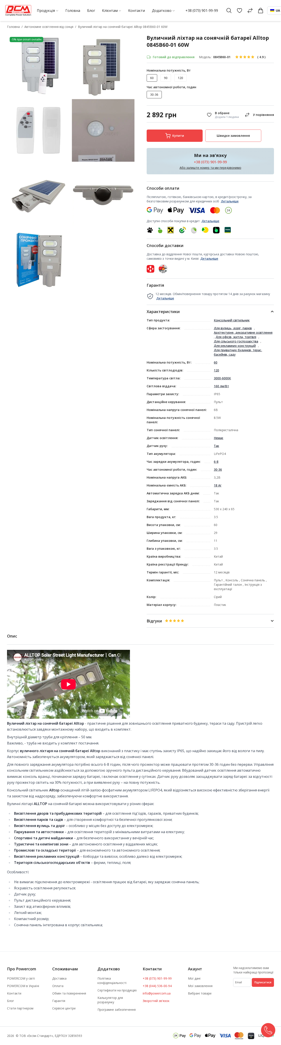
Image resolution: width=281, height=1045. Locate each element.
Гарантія (58, 1001)
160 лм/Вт (221, 386)
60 (215, 362)
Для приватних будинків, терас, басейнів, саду (238, 352)
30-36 (218, 469)
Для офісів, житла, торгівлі (236, 337)
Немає (218, 438)
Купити (178, 135)
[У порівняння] (258, 115)
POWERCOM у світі (21, 978)
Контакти (14, 993)
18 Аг (218, 485)
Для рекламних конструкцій (235, 346)
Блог (10, 1001)
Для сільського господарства (236, 341)
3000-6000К (222, 378)
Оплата (57, 986)
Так (216, 446)
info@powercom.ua (157, 993)
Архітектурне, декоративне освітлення (243, 332)
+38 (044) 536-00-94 (157, 986)
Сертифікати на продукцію (117, 990)
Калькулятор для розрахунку (110, 1000)
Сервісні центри (64, 1008)
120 (216, 370)
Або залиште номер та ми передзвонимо (210, 168)
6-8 (216, 461)
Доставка (59, 978)
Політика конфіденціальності (111, 980)
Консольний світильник (232, 320)
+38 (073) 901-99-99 (202, 10)
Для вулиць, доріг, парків (233, 328)
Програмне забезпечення (116, 1009)
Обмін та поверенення (69, 993)
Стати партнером (20, 1008)
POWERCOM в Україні (23, 986)
